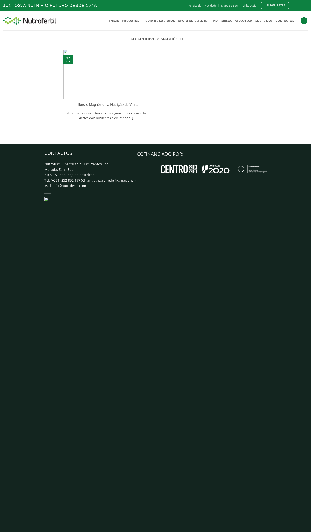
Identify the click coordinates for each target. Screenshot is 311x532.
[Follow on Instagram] (297, 5)
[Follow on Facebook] (293, 5)
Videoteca (243, 21)
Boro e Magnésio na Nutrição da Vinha (108, 105)
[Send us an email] (305, 5)
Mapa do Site (229, 5)
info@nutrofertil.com (69, 185)
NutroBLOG (223, 21)
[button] (275, 5)
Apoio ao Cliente (192, 21)
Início (114, 21)
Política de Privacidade (202, 5)
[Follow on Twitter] (301, 5)
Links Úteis (249, 5)
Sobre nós (264, 21)
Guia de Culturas (160, 21)
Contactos (284, 21)
